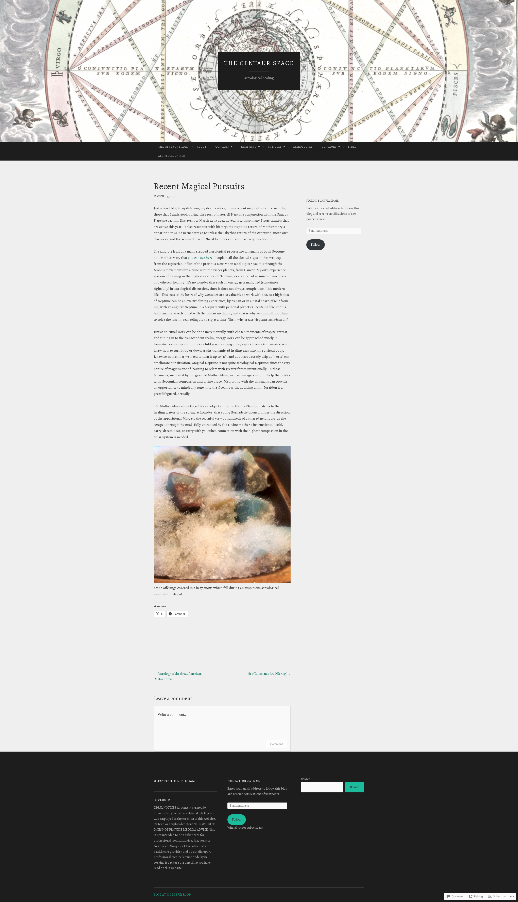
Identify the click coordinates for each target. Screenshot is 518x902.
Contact (222, 146)
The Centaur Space (259, 63)
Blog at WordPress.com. (173, 895)
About (201, 146)
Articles (275, 146)
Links (352, 146)
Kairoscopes (303, 146)
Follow (315, 244)
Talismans (248, 146)
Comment (276, 744)
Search (305, 779)
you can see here (200, 257)
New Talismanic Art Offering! (269, 673)
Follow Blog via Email (322, 201)
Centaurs (329, 146)
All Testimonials (171, 156)
